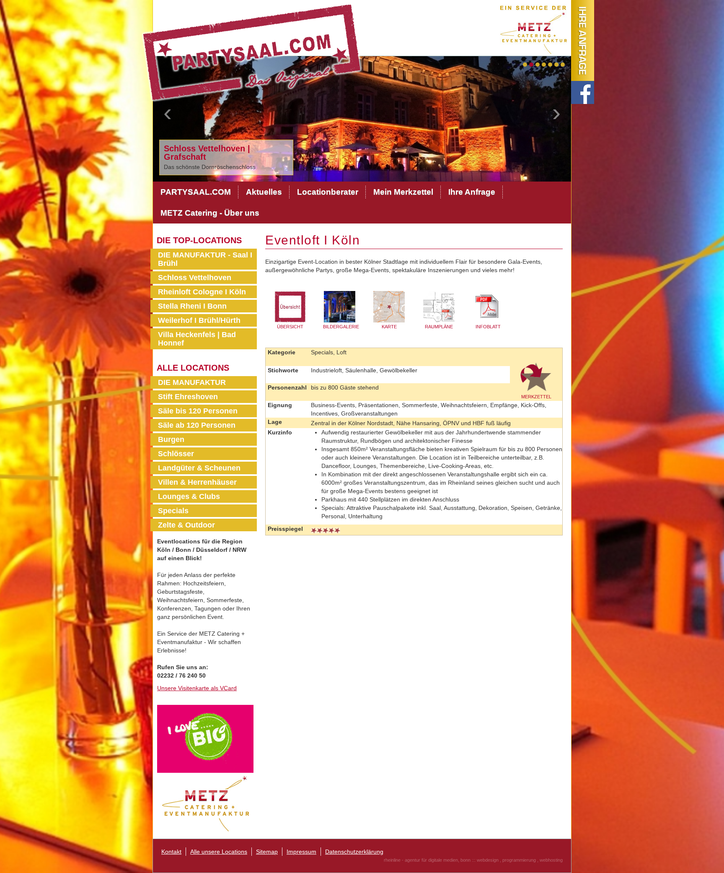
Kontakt (171, 851)
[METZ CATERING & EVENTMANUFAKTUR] (205, 803)
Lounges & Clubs (189, 496)
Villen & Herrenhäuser (197, 482)
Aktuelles (264, 191)
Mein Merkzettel (403, 191)
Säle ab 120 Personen (196, 425)
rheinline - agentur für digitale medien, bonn (427, 860)
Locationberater (327, 191)
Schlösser (176, 453)
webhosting (551, 860)
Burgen (171, 439)
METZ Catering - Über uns (209, 212)
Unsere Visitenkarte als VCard (197, 688)
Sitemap (267, 851)
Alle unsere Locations (218, 851)
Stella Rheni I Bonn (192, 306)
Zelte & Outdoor (186, 525)
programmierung (519, 860)
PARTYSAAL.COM (195, 191)
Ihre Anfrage (471, 191)
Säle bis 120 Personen (198, 411)
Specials (173, 511)
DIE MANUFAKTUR (192, 382)
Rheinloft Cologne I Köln (202, 292)
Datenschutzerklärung (354, 851)
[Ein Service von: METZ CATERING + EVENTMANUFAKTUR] (535, 28)
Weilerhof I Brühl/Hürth (199, 320)
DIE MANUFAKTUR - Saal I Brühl (205, 259)
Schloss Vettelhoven (194, 277)
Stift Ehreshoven (188, 396)
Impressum (301, 851)
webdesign (488, 860)
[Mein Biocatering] (205, 738)
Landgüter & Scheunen (199, 468)
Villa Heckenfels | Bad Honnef (197, 338)
